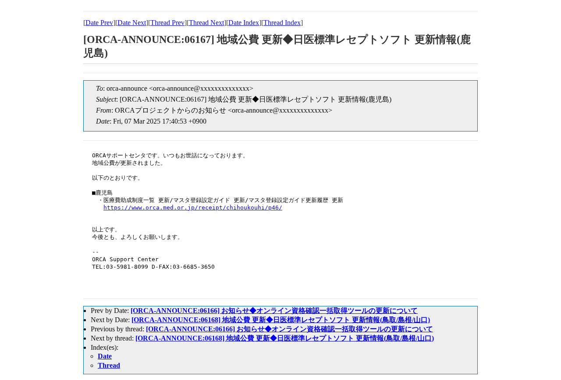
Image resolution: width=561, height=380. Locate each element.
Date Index (243, 22)
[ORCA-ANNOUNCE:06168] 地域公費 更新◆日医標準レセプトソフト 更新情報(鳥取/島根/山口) (280, 319)
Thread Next (206, 22)
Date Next (131, 22)
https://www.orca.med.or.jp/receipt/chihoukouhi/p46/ (192, 207)
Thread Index (282, 22)
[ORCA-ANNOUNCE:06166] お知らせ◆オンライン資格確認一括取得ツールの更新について (274, 310)
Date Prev (99, 22)
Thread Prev (167, 22)
